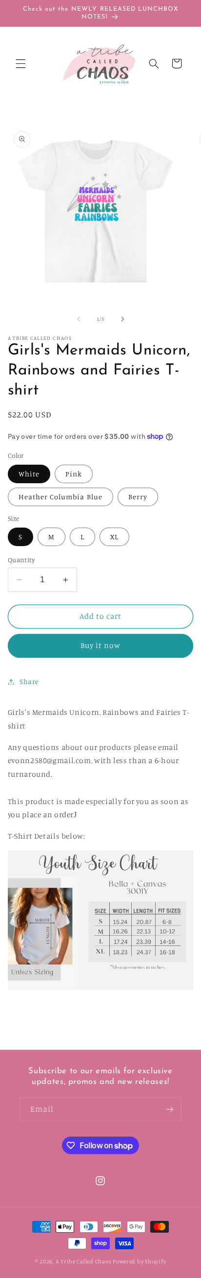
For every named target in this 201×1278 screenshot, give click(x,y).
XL (114, 536)
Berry (137, 496)
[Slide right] (122, 319)
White (29, 474)
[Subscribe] (170, 1109)
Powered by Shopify (139, 1261)
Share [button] (29, 681)
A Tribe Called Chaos (84, 1261)
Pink (73, 474)
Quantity (21, 560)
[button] (20, 63)
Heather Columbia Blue (60, 496)
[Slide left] (78, 319)
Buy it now (100, 645)
